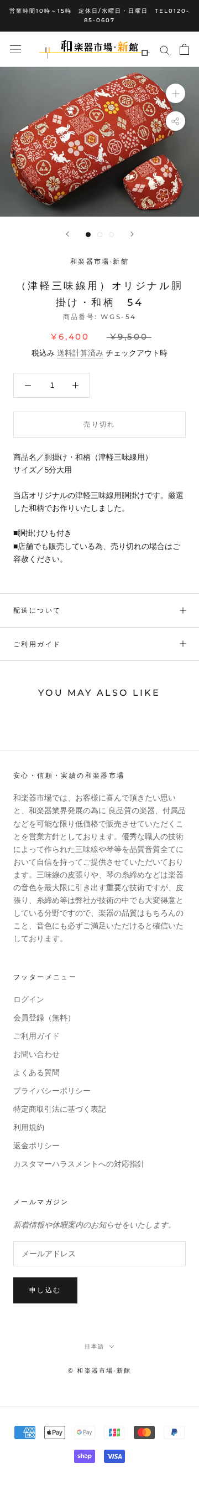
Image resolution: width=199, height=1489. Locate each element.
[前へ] (67, 234)
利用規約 (28, 1127)
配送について (37, 610)
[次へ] (132, 234)
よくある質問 (36, 1072)
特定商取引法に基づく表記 (59, 1109)
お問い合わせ (36, 1054)
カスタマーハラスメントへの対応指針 (79, 1164)
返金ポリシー (36, 1146)
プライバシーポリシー (52, 1091)
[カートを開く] (184, 49)
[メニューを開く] (15, 49)
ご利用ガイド (37, 644)
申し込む (45, 1290)
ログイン (28, 999)
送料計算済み (80, 353)
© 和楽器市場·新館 (99, 1370)
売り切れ (99, 424)
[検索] (165, 49)
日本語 (94, 1346)
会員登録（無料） (44, 1018)
